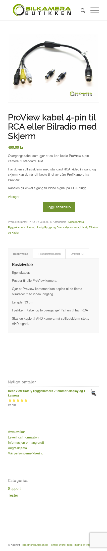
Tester (13, 495)
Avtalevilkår (16, 431)
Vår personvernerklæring (25, 453)
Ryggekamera (75, 222)
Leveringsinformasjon (23, 437)
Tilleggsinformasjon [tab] (49, 254)
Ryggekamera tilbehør (21, 227)
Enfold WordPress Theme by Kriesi (72, 545)
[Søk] (80, 10)
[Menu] (92, 10)
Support (14, 488)
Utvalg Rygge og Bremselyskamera (57, 227)
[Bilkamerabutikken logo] (44, 10)
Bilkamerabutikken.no (35, 545)
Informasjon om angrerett (26, 442)
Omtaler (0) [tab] (77, 254)
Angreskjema (17, 447)
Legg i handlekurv (59, 207)
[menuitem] (80, 10)
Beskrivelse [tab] (20, 254)
